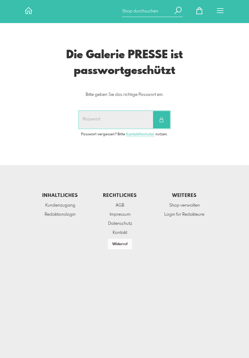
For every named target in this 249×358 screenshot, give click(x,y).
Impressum (120, 214)
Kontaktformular (140, 134)
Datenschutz (120, 223)
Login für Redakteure (184, 214)
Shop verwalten (184, 205)
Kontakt (120, 233)
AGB (120, 205)
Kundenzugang (60, 205)
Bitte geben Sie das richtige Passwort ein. (125, 95)
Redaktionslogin (60, 214)
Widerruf (120, 244)
